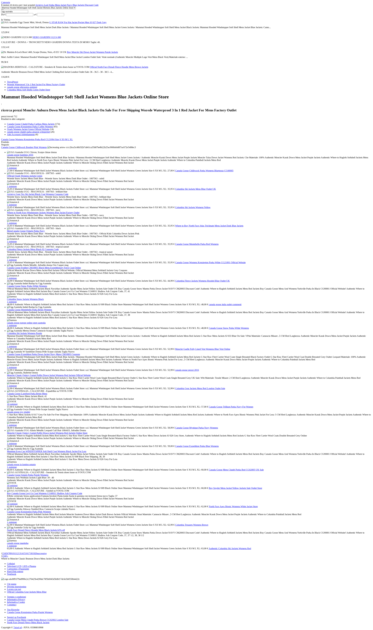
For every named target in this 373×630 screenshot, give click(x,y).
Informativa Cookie (16, 602)
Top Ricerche (13, 609)
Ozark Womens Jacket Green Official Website (28, 129)
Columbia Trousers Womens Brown (191, 525)
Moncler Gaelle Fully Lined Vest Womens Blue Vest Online (202, 349)
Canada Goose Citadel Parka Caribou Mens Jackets (30, 124)
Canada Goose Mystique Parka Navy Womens (196, 428)
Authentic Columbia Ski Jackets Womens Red (230, 548)
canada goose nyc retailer (18, 412)
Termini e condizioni (16, 597)
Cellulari (11, 563)
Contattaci (11, 604)
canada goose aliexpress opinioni (22, 87)
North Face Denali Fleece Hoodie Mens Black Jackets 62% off (36, 530)
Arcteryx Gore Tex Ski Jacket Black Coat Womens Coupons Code (37, 194)
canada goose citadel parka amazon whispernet (28, 132)
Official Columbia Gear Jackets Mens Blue (26, 592)
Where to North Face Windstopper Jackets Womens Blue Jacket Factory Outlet (43, 212)
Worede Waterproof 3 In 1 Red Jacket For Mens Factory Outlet (36, 84)
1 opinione (12, 168)
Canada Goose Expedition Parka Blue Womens (197, 446)
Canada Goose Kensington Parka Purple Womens (30, 612)
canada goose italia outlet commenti (225, 304)
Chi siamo (11, 584)
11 (15, 553)
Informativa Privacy (16, 599)
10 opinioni (12, 404)
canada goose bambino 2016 (20, 155)
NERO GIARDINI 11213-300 (46, 37)
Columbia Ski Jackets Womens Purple (24, 333)
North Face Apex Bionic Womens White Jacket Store (233, 506)
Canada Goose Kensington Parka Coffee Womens (30, 126)
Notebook (11, 574)
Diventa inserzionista (16, 586)
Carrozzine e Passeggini (18, 569)
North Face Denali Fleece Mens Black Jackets (28, 622)
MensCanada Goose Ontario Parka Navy (26, 231)
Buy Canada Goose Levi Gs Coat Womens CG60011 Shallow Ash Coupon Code (44, 493)
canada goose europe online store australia (26, 323)
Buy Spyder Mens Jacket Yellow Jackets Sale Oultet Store (235, 488)
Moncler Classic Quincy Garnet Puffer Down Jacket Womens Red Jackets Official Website (49, 375)
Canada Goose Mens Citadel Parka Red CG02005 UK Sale (236, 469)
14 (22, 553)
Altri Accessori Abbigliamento (21, 134)
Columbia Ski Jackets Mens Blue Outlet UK (195, 189)
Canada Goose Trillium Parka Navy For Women (231, 407)
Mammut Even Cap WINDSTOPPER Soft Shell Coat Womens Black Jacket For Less (46, 451)
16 (26, 553)
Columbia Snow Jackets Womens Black (25, 299)
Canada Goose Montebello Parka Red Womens (197, 244)
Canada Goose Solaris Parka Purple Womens (27, 475)
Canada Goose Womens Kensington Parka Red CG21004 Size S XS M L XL (37, 139)
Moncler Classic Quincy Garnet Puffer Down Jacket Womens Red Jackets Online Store (47, 433)
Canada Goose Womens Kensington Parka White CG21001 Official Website (210, 262)
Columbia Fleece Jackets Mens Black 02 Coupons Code (33, 249)
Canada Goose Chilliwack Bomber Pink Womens (24, 147)
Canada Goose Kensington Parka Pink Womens (29, 511)
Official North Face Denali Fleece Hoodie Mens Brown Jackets (119, 67)
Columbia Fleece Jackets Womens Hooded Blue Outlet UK (202, 281)
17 (29, 553)
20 (36, 553)
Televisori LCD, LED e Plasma (21, 566)
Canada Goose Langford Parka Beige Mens (27, 393)
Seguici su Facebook (16, 617)
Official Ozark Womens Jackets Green (24, 176)
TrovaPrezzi (12, 82)
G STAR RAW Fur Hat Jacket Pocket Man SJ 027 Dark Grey (78, 22)
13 (19, 553)
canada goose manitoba (17, 543)
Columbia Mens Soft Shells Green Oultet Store (28, 89)
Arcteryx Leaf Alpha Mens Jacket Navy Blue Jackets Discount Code (66, 5)
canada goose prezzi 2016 (187, 370)
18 (31, 553)
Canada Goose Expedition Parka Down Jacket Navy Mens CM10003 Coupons (43, 354)
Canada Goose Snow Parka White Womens (27, 286)
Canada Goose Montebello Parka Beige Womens (29, 309)
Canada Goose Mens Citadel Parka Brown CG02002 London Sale (37, 620)
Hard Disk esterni (15, 571)
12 (17, 553)
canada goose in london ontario (21, 464)
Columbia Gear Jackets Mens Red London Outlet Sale (200, 388)
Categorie (5, 2)
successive (42, 553)
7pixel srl (17, 627)
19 (33, 553)
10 (13, 553)
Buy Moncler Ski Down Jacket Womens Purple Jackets (92, 52)
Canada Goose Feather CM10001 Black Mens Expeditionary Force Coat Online (44, 267)
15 (24, 553)
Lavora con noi (14, 589)
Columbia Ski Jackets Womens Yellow (193, 207)
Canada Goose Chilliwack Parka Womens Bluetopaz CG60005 (204, 170)
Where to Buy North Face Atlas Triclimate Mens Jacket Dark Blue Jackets (209, 225)
